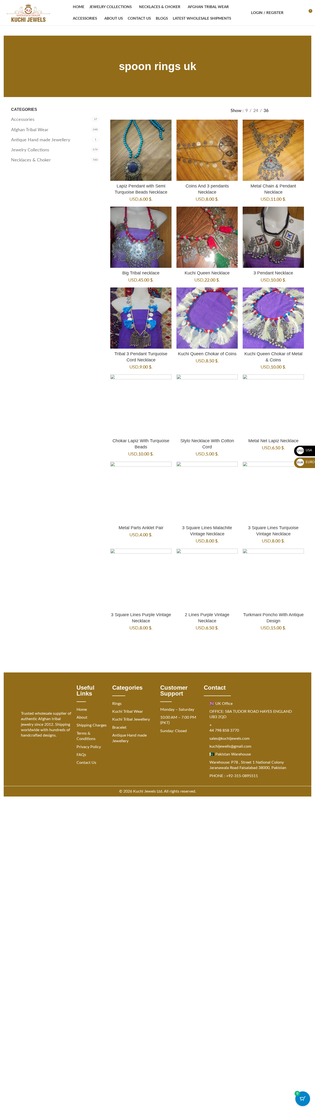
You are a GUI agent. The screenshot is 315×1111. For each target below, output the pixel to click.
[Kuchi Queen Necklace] (207, 237)
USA (304, 450)
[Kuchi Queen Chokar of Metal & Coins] (273, 318)
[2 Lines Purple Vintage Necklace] (207, 579)
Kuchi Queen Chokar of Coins (207, 353)
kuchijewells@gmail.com (230, 746)
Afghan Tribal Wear (29, 130)
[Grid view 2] (281, 111)
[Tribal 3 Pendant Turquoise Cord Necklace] (141, 318)
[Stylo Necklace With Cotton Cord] (207, 405)
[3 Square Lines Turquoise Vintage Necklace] (273, 492)
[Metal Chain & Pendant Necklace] (273, 150)
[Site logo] (28, 13)
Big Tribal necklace (140, 273)
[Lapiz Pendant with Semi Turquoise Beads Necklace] (141, 150)
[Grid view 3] (291, 111)
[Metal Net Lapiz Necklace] (273, 405)
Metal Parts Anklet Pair (141, 527)
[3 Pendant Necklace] (273, 237)
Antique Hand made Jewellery (40, 140)
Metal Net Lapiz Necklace (273, 440)
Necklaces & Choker (31, 160)
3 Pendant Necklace (273, 273)
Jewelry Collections (30, 150)
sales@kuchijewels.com (229, 739)
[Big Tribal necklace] (141, 237)
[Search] (290, 13)
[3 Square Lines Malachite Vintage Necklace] (207, 492)
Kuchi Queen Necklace (207, 273)
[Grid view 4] (301, 111)
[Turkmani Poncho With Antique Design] (273, 579)
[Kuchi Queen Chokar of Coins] (207, 318)
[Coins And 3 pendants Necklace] (207, 150)
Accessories (22, 119)
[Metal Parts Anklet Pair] (141, 492)
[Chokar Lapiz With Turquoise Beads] (141, 405)
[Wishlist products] (299, 13)
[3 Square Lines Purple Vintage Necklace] (141, 579)
